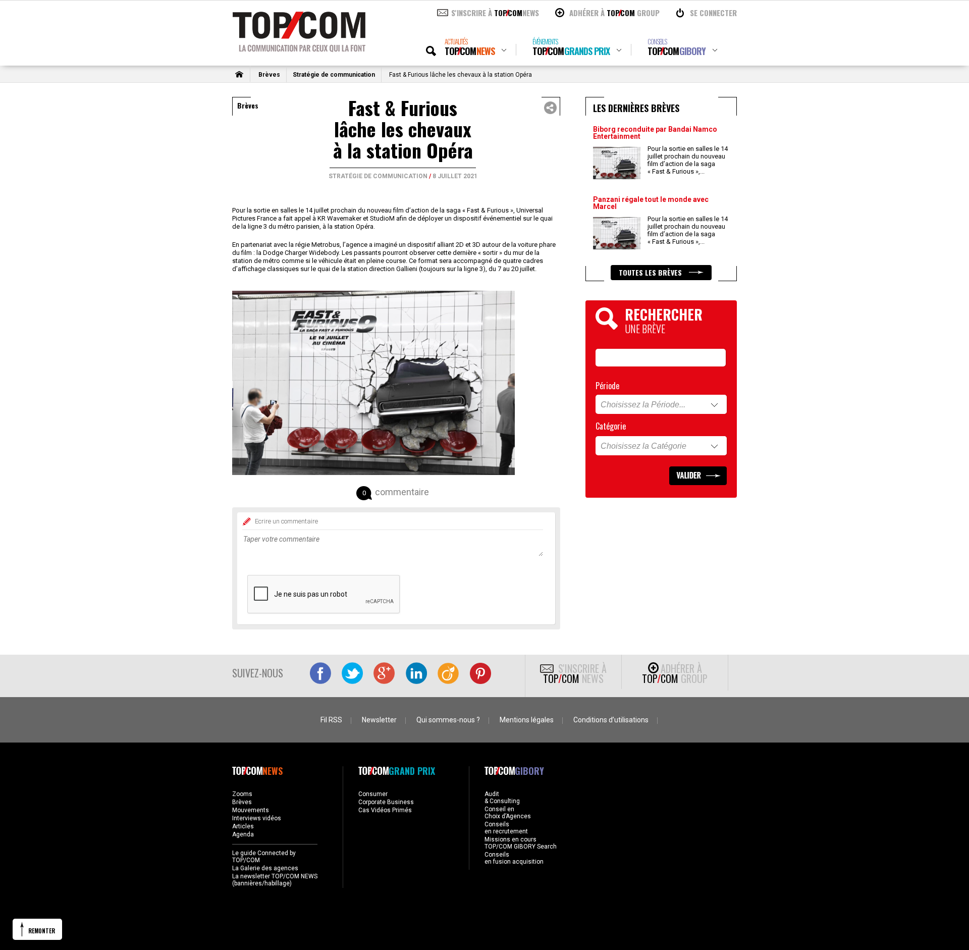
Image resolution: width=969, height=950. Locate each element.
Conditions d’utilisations (611, 719)
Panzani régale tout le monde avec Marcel (651, 202)
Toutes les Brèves (651, 272)
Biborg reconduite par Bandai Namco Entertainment (655, 132)
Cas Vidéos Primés (385, 810)
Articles (243, 826)
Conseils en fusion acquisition (514, 858)
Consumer (373, 794)
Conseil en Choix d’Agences (507, 813)
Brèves (269, 74)
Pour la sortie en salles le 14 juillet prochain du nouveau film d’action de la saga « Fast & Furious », (688, 160)
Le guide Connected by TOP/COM (264, 857)
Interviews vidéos (256, 818)
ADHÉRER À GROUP (614, 12)
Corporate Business (386, 802)
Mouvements (250, 810)
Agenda (243, 834)
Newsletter (379, 719)
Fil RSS (331, 719)
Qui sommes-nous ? (448, 719)
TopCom (470, 47)
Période (607, 386)
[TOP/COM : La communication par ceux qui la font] (299, 48)
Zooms (242, 794)
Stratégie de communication (334, 74)
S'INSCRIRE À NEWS (495, 12)
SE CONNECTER (713, 12)
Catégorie (611, 426)
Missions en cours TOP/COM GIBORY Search (520, 843)
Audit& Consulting (502, 797)
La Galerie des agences (265, 868)
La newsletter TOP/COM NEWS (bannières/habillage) (274, 880)
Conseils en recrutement (506, 828)
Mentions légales (527, 719)
